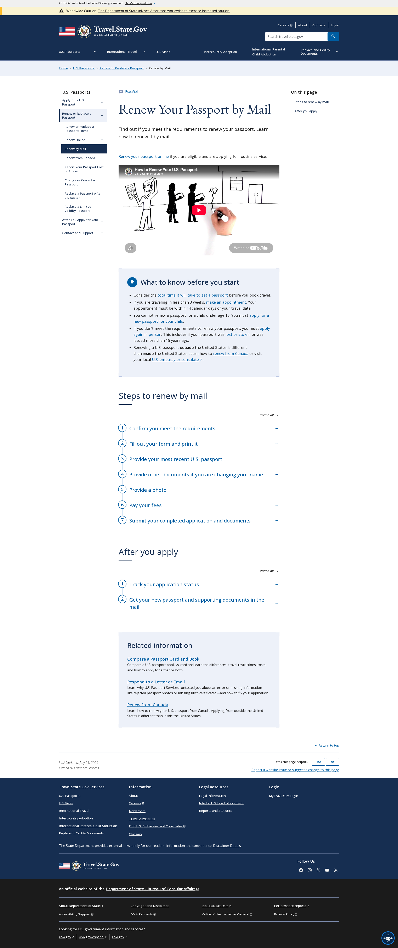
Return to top (329, 745)
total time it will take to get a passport (193, 295)
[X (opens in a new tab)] (318, 870)
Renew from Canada (80, 158)
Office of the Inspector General (225, 914)
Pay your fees (145, 505)
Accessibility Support (75, 914)
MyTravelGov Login (283, 795)
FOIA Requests (142, 914)
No (332, 762)
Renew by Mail (75, 149)
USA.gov (65, 937)
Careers (284, 25)
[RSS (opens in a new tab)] (335, 870)
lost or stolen (238, 334)
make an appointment (226, 302)
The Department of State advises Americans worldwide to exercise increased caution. (164, 11)
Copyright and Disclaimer (150, 906)
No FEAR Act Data (215, 906)
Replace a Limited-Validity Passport (79, 208)
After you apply (306, 111)
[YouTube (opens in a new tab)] (327, 870)
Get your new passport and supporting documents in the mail (196, 603)
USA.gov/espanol (91, 937)
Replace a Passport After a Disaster (83, 195)
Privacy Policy (284, 914)
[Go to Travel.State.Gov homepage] (89, 866)
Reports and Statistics (215, 810)
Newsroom (137, 811)
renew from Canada (230, 353)
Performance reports (290, 906)
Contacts (319, 25)
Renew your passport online (144, 156)
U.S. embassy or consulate (175, 359)
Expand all (266, 415)
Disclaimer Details (227, 845)
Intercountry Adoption (76, 818)
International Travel (74, 810)
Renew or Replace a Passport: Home (79, 128)
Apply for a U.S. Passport (73, 102)
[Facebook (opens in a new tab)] (300, 870)
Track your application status (164, 584)
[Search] (333, 36)
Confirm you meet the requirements (172, 428)
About (302, 25)
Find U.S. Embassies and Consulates (156, 826)
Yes (318, 762)
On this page (304, 92)
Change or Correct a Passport (80, 182)
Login (335, 25)
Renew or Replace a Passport (76, 115)
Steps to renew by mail (312, 102)
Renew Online (75, 140)
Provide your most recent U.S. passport (175, 459)
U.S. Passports (76, 92)
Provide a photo (147, 489)
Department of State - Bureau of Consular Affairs (150, 888)
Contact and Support (77, 233)
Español (131, 91)
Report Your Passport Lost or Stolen (84, 169)
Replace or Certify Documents (81, 833)
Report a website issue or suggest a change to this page (295, 770)
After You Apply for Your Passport (80, 222)
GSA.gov (118, 937)
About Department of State (79, 906)
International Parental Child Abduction (88, 826)
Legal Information (212, 795)
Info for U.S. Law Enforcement (221, 803)
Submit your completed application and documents (190, 520)
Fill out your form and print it (163, 443)
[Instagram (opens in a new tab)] (309, 870)
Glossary (135, 834)
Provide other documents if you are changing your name (196, 474)
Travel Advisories (142, 819)
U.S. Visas (66, 803)
